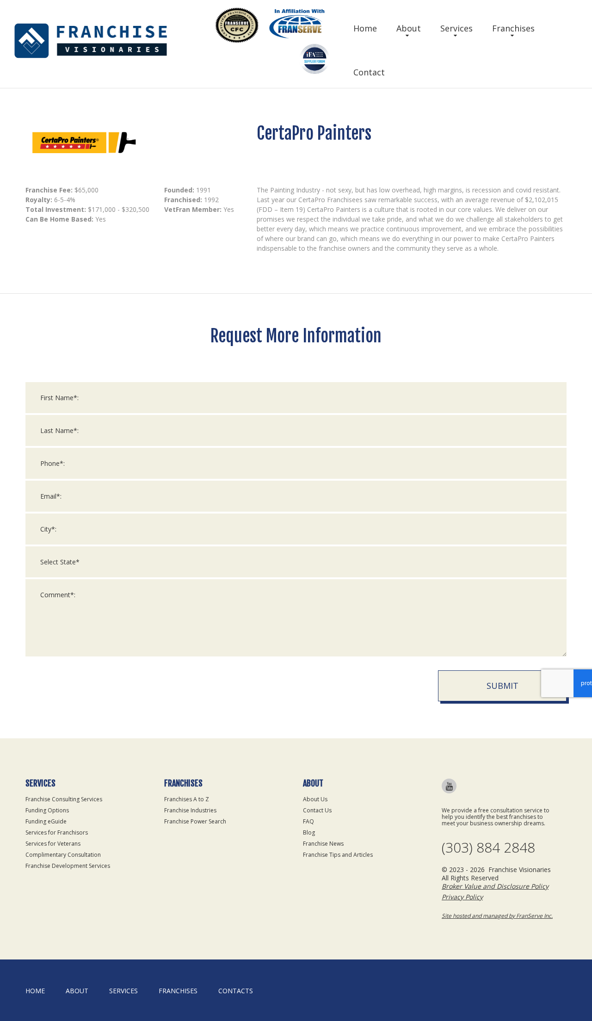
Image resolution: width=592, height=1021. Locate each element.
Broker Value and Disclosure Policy (495, 886)
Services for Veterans (52, 844)
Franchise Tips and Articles (338, 855)
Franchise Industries (190, 810)
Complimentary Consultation (63, 855)
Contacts (235, 990)
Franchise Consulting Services (63, 799)
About (408, 28)
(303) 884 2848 (488, 847)
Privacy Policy (462, 896)
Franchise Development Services (67, 866)
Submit (502, 685)
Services (456, 28)
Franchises (513, 28)
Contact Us (317, 810)
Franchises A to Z (186, 799)
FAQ (308, 821)
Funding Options (47, 810)
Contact (369, 72)
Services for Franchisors (56, 832)
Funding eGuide (46, 821)
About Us (315, 799)
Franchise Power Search (195, 821)
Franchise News (323, 844)
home (35, 990)
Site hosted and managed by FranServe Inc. (497, 916)
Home (365, 28)
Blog (309, 832)
